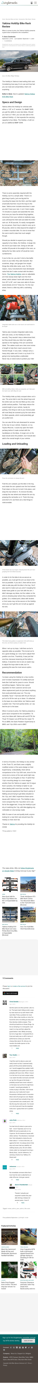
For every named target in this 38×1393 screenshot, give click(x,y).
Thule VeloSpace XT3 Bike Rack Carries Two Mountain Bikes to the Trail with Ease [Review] (27, 901)
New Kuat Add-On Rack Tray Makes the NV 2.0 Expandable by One (9, 900)
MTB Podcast (13, 1357)
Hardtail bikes (5, 1247)
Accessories (22, 19)
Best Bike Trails (24, 1357)
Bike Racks (28, 19)
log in (9, 986)
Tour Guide (13, 1055)
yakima (14, 1208)
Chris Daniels (13, 1002)
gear (18, 1208)
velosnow (12, 1166)
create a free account (19, 986)
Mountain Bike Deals (24, 1359)
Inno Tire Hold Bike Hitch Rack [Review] (27, 928)
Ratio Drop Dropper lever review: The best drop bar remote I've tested (9, 1285)
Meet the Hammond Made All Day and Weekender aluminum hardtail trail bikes (9, 1252)
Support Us (21, 1353)
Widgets (28, 1353)
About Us (14, 1353)
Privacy (5, 1365)
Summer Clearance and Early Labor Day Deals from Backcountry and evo (27, 1285)
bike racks (27, 1208)
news (3, 894)
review (9, 1208)
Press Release (24, 1247)
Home (3, 19)
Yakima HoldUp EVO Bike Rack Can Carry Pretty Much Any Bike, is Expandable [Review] (10, 931)
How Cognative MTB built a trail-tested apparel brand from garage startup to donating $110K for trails (27, 1254)
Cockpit (3, 1280)
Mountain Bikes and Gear (12, 19)
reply (17, 1048)
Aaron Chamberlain (10, 36)
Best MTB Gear (12, 1359)
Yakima (12, 824)
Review (33, 19)
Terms (29, 1363)
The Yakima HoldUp (14, 274)
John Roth (13, 1120)
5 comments (8, 41)
